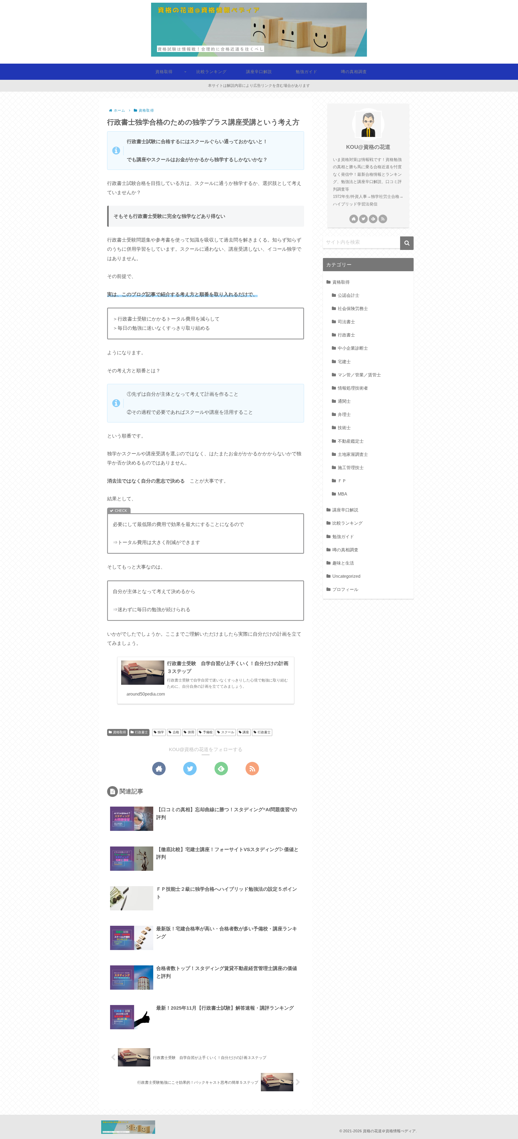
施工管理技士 (351, 467)
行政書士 (141, 732)
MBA (342, 493)
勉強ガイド (343, 536)
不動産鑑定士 (351, 441)
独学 (161, 732)
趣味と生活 (343, 562)
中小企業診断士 (353, 348)
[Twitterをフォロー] (190, 768)
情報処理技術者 (353, 388)
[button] (407, 243)
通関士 (344, 401)
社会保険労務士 (353, 308)
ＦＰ (342, 480)
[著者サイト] (159, 768)
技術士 (344, 427)
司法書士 (346, 321)
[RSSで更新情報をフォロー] (252, 768)
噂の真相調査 (345, 549)
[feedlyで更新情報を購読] (221, 768)
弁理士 (344, 414)
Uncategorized (346, 576)
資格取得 (119, 732)
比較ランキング (347, 523)
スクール (227, 732)
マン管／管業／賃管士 (359, 374)
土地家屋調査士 (353, 454)
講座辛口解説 (345, 509)
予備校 (208, 732)
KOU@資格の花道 (368, 147)
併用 (191, 732)
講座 (246, 732)
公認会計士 (348, 295)
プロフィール (345, 589)
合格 (176, 732)
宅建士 (344, 361)
